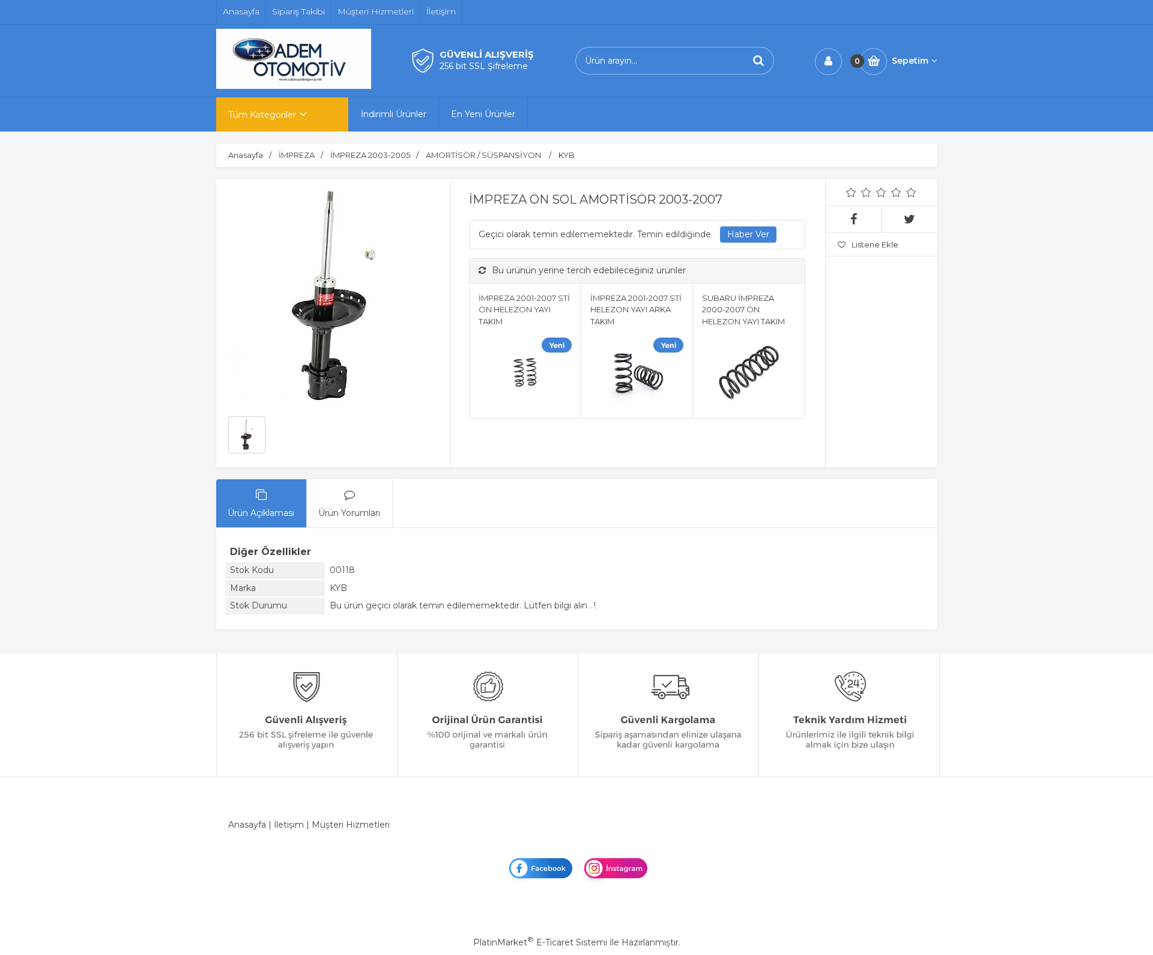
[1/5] (851, 192)
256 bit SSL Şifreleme (484, 66)
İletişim (289, 824)
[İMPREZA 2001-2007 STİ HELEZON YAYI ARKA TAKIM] (636, 375)
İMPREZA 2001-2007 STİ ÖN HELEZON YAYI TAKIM (524, 309)
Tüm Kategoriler (262, 114)
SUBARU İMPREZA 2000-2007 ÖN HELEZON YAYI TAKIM (743, 309)
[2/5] (859, 192)
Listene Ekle (875, 244)
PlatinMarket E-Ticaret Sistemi (540, 942)
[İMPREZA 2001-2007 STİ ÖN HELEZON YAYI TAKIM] (525, 375)
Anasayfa (247, 824)
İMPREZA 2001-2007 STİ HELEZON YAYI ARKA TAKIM (636, 309)
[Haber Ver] (748, 234)
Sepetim (910, 60)
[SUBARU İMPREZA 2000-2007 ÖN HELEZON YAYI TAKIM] (748, 375)
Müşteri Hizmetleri (351, 824)
